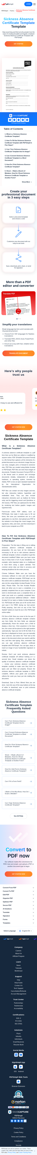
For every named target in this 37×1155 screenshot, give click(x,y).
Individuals (18, 1039)
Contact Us (18, 985)
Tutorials (18, 968)
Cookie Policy (18, 1132)
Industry (18, 1036)
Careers (18, 951)
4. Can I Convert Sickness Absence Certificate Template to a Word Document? (17, 158)
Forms (12, 10)
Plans (19, 1033)
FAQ (18, 980)
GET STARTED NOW (18, 427)
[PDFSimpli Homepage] (7, 4)
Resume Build (19, 1044)
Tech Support (18, 988)
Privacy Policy (18, 1128)
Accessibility (18, 1008)
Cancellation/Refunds (18, 991)
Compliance (18, 1141)
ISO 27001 (18, 1024)
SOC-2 (18, 1018)
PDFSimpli (5, 10)
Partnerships (18, 1003)
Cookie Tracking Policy (25, 1152)
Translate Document (18, 353)
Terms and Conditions (18, 1137)
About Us (18, 953)
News (18, 965)
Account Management (18, 994)
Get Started (18, 44)
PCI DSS (18, 1021)
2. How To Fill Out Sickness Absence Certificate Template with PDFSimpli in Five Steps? (18, 143)
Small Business (18, 1042)
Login (28, 4)
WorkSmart (18, 971)
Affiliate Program (18, 956)
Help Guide (18, 983)
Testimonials (18, 1006)
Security (18, 1145)
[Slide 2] (18, 318)
